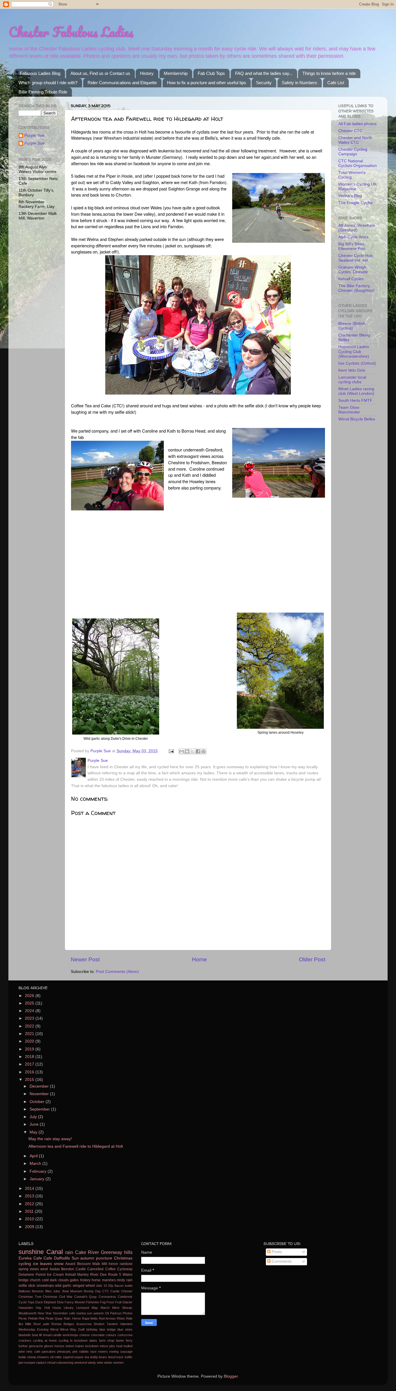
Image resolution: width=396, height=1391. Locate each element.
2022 (30, 1026)
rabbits (84, 1351)
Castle (114, 1291)
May (34, 1132)
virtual (51, 1362)
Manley (83, 1275)
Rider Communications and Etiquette (122, 82)
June (35, 1124)
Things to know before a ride (329, 73)
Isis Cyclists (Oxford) (357, 363)
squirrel (68, 1357)
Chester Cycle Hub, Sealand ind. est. (356, 257)
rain (69, 1252)
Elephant (50, 1302)
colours (111, 1335)
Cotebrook (125, 1296)
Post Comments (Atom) (117, 971)
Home (199, 959)
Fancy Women (75, 1302)
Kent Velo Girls (351, 370)
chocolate (98, 1335)
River (93, 1252)
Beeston (37, 1291)
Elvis (60, 1302)
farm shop (106, 1340)
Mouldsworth (28, 1313)
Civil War (65, 1296)
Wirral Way (68, 1329)
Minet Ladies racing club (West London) (356, 391)
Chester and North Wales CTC (355, 140)
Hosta (56, 1307)
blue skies (124, 1329)
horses (59, 1346)
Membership (176, 73)
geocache (36, 1346)
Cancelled (95, 1269)
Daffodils (62, 1258)
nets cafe (33, 1351)
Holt (47, 1307)
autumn (87, 1258)
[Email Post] (171, 751)
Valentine (126, 1324)
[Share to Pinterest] (203, 751)
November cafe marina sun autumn (78, 1313)
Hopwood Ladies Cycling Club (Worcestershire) (353, 351)
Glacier (127, 1302)
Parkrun (115, 1313)
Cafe (47, 1258)
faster (120, 1340)
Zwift (81, 1329)
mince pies (107, 1346)
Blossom (84, 1264)
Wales (127, 1275)
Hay (38, 1307)
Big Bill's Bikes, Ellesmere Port (352, 246)
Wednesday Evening (33, 1329)
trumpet (29, 1362)
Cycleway (124, 1269)
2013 (30, 1196)
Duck (39, 1302)
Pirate (50, 1318)
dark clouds (59, 1280)
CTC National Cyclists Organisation (357, 163)
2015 (30, 1079)
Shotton (99, 1324)
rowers (103, 1351)
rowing (114, 1351)
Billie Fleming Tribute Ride (43, 91)
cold (45, 1280)
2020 (30, 1041)
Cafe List (335, 82)
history (85, 1280)
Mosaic (127, 1307)
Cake (80, 1252)
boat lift (37, 1335)
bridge (24, 1280)
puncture (104, 1258)
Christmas (123, 1258)
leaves (46, 1264)
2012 (30, 1204)
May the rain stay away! (50, 1139)
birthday (92, 1329)
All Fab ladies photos (357, 124)
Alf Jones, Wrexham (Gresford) (356, 227)
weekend (80, 1362)
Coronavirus (107, 1296)
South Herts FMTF (355, 400)
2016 (30, 1072)
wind (44, 1269)
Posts (276, 1252)
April (34, 1156)
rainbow (126, 1264)
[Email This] (181, 751)
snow (58, 1264)
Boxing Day (92, 1291)
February (39, 1171)
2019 (30, 1049)
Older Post (312, 959)
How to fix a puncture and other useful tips (206, 82)
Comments (281, 1261)
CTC (105, 1291)
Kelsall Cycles (351, 279)
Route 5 (114, 1275)
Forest (41, 1275)
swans (78, 1357)
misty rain (124, 1280)
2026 (30, 996)
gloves (48, 1346)
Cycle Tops (26, 1302)
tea (87, 1357)
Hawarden (26, 1307)
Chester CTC (350, 131)
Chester (126, 1291)
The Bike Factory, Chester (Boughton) (356, 288)
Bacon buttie (123, 1285)
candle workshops (65, 1335)
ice (35, 1264)
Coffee (110, 1269)
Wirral (54, 1329)
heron (113, 1264)
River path (41, 1324)
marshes (109, 1280)
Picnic (23, 1318)
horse (96, 1280)
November (40, 1094)
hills (128, 1252)
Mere (115, 1307)
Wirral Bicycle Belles (356, 419)
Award (70, 1264)
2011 (30, 1211)
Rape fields (90, 1318)
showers (43, 1357)
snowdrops (45, 1286)
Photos (127, 1313)
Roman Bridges (62, 1324)
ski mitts (56, 1357)
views (34, 1269)
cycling (25, 1264)
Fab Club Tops (211, 73)
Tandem (112, 1324)
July (34, 1117)
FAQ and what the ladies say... (264, 73)
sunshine (31, 1251)
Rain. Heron (72, 1318)
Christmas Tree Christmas (38, 1296)
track (119, 1357)
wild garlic (63, 1286)
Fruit (118, 1302)
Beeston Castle (73, 1269)
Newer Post (85, 959)
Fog (103, 1302)
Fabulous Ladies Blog (40, 73)
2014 (30, 1188)
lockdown (92, 1346)
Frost (110, 1302)
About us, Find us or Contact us (100, 73)
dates (93, 1340)
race (93, 1351)
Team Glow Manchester (349, 409)
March (36, 1163)
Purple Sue (34, 135)
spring (23, 1269)
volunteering (64, 1362)
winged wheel (84, 1286)
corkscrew (124, 1335)
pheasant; (64, 1351)
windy (92, 1362)
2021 (30, 1034)
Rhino (121, 1318)
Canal (54, 1251)
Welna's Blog (350, 196)
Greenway (111, 1252)
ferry (129, 1340)
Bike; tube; (53, 1291)
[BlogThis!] (187, 751)
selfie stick (27, 1286)
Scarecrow (84, 1324)
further (23, 1346)
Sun (75, 1258)
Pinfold (32, 1318)
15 (105, 1285)
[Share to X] (192, 751)
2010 (30, 1219)
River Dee (98, 1275)
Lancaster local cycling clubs (352, 379)
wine (100, 1362)
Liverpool (82, 1307)
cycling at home (45, 1340)
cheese (84, 1335)
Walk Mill (99, 1264)
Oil (107, 1313)
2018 (30, 1057)
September (40, 1109)
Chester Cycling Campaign (352, 151)
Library (69, 1307)
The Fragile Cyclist (355, 203)
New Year (45, 1313)
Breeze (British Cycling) (351, 325)
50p (110, 1285)
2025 (30, 1003)
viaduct (41, 1362)
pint (74, 1351)
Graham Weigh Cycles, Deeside (353, 269)
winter (108, 1362)
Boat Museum (72, 1291)
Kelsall (70, 1275)
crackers (25, 1340)
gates (74, 1280)
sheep (31, 1357)
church (35, 1280)
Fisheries (92, 1302)
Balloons (24, 1291)
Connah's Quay (85, 1296)
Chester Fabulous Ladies (70, 31)
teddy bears (98, 1357)
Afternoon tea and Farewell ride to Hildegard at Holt (75, 1146)
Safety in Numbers (299, 82)
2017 (30, 1064)
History (147, 73)
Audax (55, 1269)
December (40, 1086)
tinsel (111, 1357)
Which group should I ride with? (48, 82)
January (38, 1179)
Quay (59, 1318)
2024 (30, 1011)
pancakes (49, 1351)
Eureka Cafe (30, 1258)
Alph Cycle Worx (353, 237)
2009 (30, 1227)
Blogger (231, 1376)
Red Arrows (107, 1318)
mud (119, 1346)
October (38, 1102)
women (118, 1362)
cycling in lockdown (73, 1340)
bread (47, 1335)
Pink (42, 1318)
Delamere (26, 1275)
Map (95, 1307)
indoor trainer (75, 1346)
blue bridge (107, 1329)
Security (264, 82)
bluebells (25, 1335)
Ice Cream (55, 1275)
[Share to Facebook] (198, 751)
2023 (30, 1018)
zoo (99, 1286)
